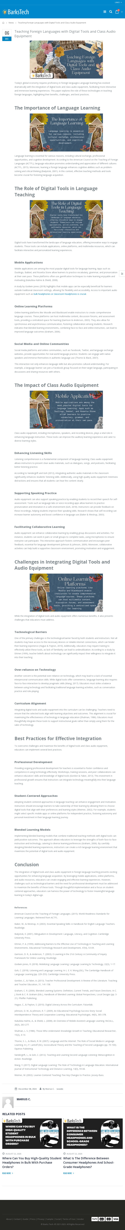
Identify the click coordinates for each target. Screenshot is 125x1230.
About (9, 1219)
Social (58, 1219)
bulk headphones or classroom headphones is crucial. (60, 293)
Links (117, 2)
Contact (17, 1219)
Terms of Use (69, 1219)
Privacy (41, 1219)
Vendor (80, 1219)
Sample (49, 1219)
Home (3, 23)
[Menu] (105, 12)
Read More (6, 1173)
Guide (25, 1219)
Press (33, 1219)
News (11, 22)
